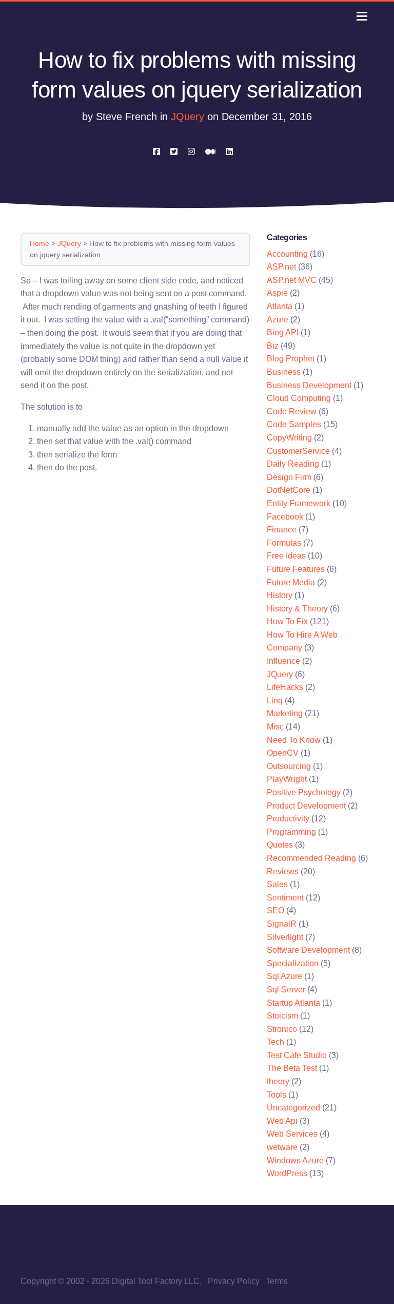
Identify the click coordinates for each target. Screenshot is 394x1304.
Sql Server (286, 989)
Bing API (283, 332)
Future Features (296, 569)
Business (284, 372)
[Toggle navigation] (361, 16)
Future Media (291, 582)
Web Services (292, 1133)
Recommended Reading (311, 858)
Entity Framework (298, 503)
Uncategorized (293, 1107)
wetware (282, 1147)
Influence (283, 661)
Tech (275, 1042)
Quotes (280, 844)
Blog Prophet (290, 358)
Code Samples (294, 424)
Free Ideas (286, 555)
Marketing (285, 713)
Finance (282, 529)
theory (278, 1081)
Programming (291, 832)
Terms (277, 1281)
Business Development (309, 385)
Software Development (308, 950)
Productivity (288, 818)
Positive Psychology (304, 792)
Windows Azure (295, 1160)
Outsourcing (289, 766)
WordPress (287, 1173)
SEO (275, 910)
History (279, 595)
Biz (273, 345)
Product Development (306, 805)
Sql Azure (284, 976)
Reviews (283, 871)
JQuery (187, 116)
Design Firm (289, 477)
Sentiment (285, 897)
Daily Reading (293, 463)
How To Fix (287, 621)
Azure (277, 319)
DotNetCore (288, 490)
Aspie (277, 293)
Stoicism (282, 1015)
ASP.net (281, 266)
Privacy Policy (234, 1281)
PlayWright (287, 779)
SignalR (282, 923)
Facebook (285, 516)
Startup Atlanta (293, 1003)
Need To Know (294, 740)
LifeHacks (285, 687)
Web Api (282, 1121)
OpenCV (283, 753)
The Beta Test (292, 1068)
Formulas (284, 543)
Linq (275, 700)
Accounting (287, 254)
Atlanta (279, 306)
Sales (277, 884)
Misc (275, 726)
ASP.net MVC (292, 280)
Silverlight (285, 937)
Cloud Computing (299, 398)
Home (39, 243)
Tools (276, 1094)
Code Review (292, 411)
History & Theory (297, 608)
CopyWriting (289, 437)
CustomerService (298, 451)
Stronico (282, 1029)
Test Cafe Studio (297, 1055)
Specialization (293, 963)
